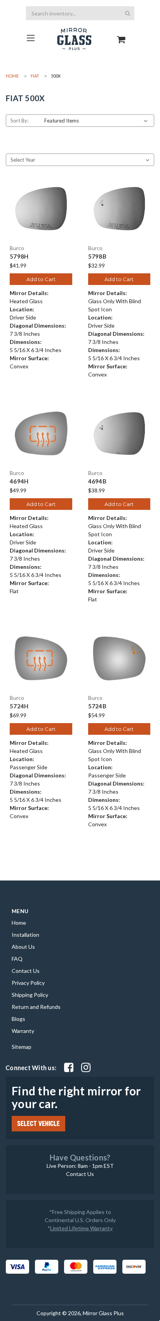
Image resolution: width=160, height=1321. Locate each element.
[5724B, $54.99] (119, 659)
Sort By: (19, 120)
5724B (97, 706)
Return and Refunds (36, 1006)
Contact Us (26, 970)
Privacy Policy (28, 982)
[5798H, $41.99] (41, 209)
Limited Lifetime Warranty (81, 1228)
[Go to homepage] (31, 37)
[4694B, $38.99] (119, 434)
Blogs (18, 1018)
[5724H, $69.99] (41, 659)
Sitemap (21, 1046)
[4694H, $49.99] (41, 434)
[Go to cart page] (121, 32)
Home (19, 922)
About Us (23, 946)
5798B (97, 256)
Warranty (23, 1030)
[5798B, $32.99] (119, 209)
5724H (19, 706)
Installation (25, 934)
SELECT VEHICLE (38, 1123)
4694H (19, 481)
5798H (19, 256)
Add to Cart (41, 279)
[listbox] (97, 120)
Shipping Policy (30, 994)
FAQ (17, 958)
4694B (97, 481)
